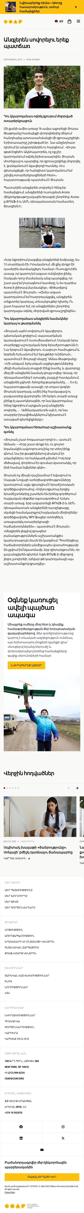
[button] (59, 21)
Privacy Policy (10, 1192)
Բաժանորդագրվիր (42, 1177)
